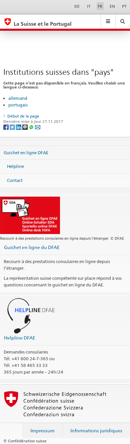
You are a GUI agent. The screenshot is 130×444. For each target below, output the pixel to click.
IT (89, 6)
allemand (17, 98)
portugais (18, 104)
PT (124, 6)
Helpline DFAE (19, 338)
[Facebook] (6, 126)
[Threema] (25, 126)
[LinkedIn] (19, 126)
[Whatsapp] (32, 126)
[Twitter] (13, 126)
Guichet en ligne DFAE (26, 152)
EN (112, 6)
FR (100, 6)
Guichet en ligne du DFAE (32, 247)
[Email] (37, 126)
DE (77, 6)
